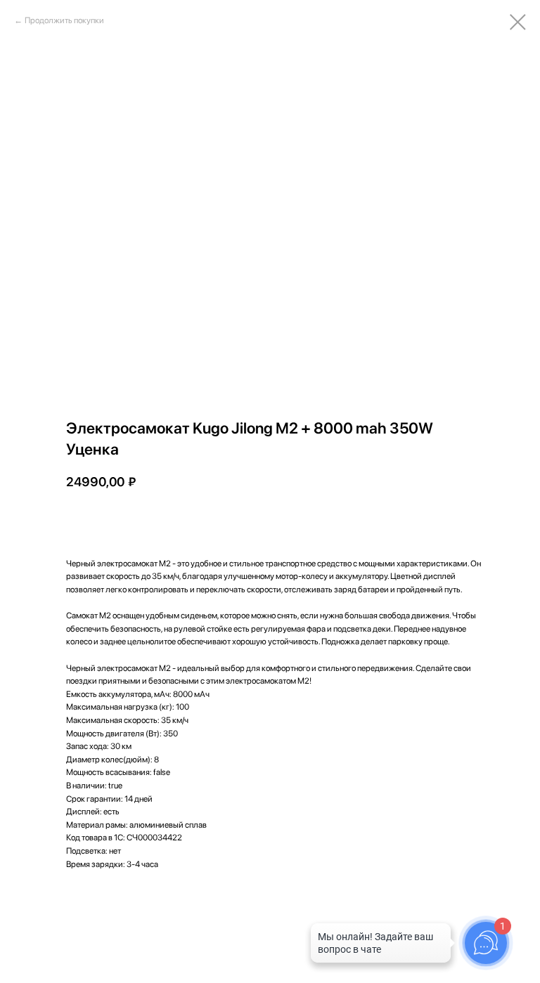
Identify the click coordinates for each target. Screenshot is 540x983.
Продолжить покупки (64, 20)
